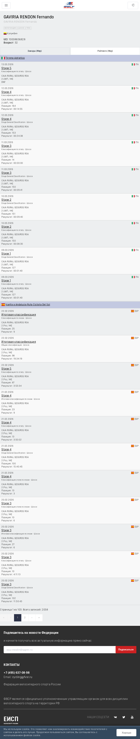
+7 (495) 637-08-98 (17, 672)
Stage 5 (6, 68)
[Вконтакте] (115, 717)
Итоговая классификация (18, 314)
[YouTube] (132, 717)
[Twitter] (123, 717)
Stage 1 (6, 253)
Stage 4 (6, 92)
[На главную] (69, 5)
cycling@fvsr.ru (22, 677)
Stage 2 (6, 200)
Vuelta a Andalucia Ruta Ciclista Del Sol (27, 304)
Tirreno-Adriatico (15, 58)
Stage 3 (6, 146)
